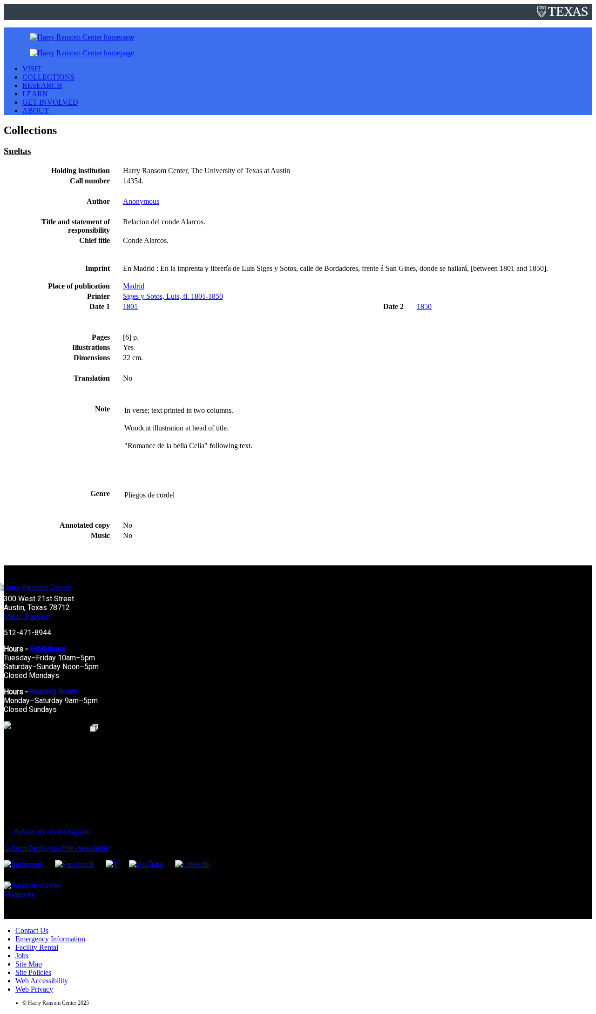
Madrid (133, 286)
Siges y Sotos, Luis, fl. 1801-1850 (173, 296)
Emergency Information (50, 939)
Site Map (28, 964)
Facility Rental (36, 947)
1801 (130, 306)
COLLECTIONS (48, 77)
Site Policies (33, 972)
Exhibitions (48, 649)
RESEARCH (42, 85)
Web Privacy (34, 989)
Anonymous (141, 201)
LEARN (35, 94)
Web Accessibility (41, 981)
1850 (424, 306)
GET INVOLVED (50, 102)
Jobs (21, 956)
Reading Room (53, 691)
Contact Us (31, 930)
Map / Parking (27, 616)
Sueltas (17, 151)
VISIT (31, 69)
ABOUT (35, 110)
